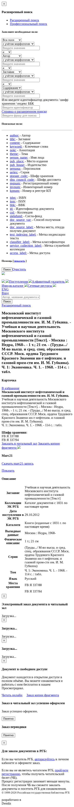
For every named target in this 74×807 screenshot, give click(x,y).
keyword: (16, 146)
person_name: (19, 157)
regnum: (15, 183)
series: (14, 172)
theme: (14, 154)
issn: (13, 201)
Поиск (7, 269)
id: (11, 208)
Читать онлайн (12, 695)
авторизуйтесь (45, 759)
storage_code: (19, 176)
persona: (15, 168)
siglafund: (16, 216)
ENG (5, 289)
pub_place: (17, 161)
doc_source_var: (20, 220)
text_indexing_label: (23, 234)
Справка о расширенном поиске (24, 111)
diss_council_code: (22, 179)
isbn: (13, 197)
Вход (5, 293)
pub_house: (17, 165)
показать (19, 260)
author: (14, 135)
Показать (8, 470)
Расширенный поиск (24, 20)
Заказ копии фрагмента (43, 695)
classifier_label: (20, 242)
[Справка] (54, 285)
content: (15, 143)
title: (12, 139)
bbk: (13, 205)
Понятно (8, 718)
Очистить (19, 269)
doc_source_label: (21, 227)
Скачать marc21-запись (18, 463)
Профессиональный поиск (28, 24)
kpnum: (15, 190)
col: (12, 212)
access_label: (18, 253)
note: (13, 150)
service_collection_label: (26, 245)
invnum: (15, 187)
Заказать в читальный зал (19, 443)
